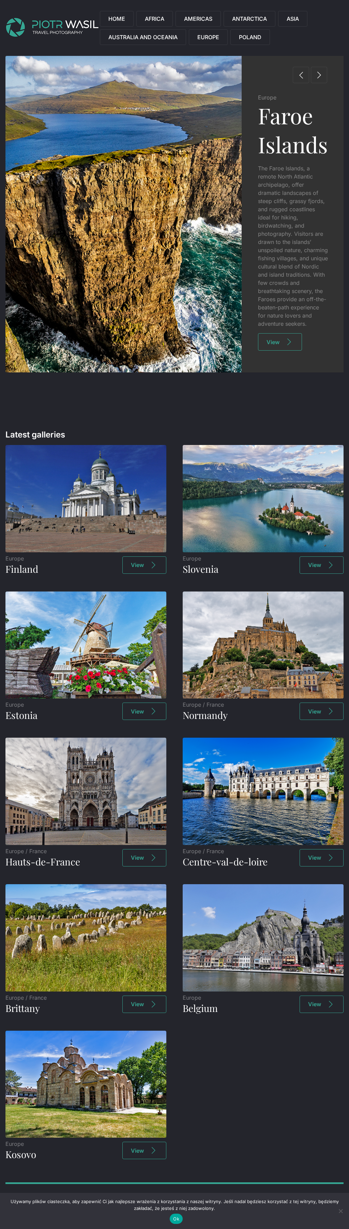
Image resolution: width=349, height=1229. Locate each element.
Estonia (21, 715)
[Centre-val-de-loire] (263, 843)
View (273, 342)
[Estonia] (85, 696)
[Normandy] (263, 696)
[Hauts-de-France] (85, 843)
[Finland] (85, 550)
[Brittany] (85, 989)
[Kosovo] (85, 1135)
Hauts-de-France (42, 861)
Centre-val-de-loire (225, 861)
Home (116, 18)
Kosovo (20, 1154)
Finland (21, 569)
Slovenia (200, 569)
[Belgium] (263, 989)
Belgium (200, 1008)
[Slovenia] (263, 550)
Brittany (22, 1008)
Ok (176, 1219)
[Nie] (340, 1211)
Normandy (205, 715)
